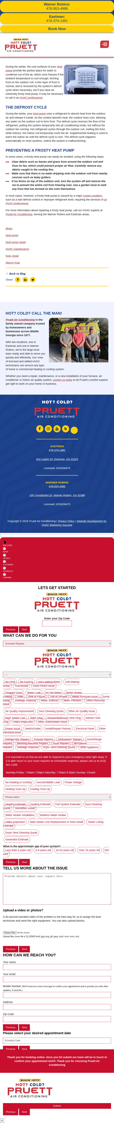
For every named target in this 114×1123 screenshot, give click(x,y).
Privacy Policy (66, 521)
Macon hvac (13, 262)
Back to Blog (16, 273)
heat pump (39, 113)
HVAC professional (31, 97)
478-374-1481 (57, 19)
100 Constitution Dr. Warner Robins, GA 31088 (57, 495)
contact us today (62, 379)
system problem (92, 195)
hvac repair (12, 255)
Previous (10, 629)
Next (24, 629)
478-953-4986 (57, 6)
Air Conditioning (19, 214)
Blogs (9, 228)
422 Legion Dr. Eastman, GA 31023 (57, 459)
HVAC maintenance (17, 249)
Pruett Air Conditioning (20, 319)
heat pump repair (16, 242)
